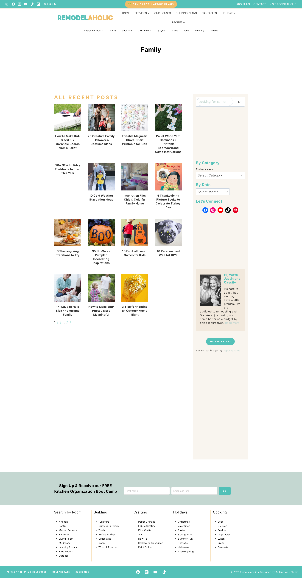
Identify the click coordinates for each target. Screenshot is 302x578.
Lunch (221, 538)
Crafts (175, 30)
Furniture (103, 521)
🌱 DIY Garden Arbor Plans (151, 4)
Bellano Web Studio (286, 572)
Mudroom (64, 542)
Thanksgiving (186, 551)
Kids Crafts (144, 530)
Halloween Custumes (150, 542)
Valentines (184, 525)
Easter (181, 530)
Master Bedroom (68, 530)
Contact (259, 4)
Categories (204, 169)
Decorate (127, 30)
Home (126, 13)
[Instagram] (19, 4)
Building (100, 512)
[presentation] (67, 117)
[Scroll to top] (9, 549)
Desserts (223, 547)
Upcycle (161, 30)
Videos (214, 30)
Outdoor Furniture (109, 525)
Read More (232, 322)
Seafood (222, 530)
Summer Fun (185, 538)
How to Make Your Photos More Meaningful (101, 310)
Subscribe (82, 572)
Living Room (66, 538)
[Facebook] (13, 4)
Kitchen (63, 521)
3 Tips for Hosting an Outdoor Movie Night (134, 310)
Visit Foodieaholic (283, 4)
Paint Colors (144, 30)
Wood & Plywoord (108, 547)
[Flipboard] (38, 4)
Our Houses (162, 13)
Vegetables (224, 534)
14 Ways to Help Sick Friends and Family (67, 310)
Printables (209, 13)
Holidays (180, 512)
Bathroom (64, 534)
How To (142, 538)
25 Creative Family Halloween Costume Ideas (101, 140)
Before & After (106, 534)
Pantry (62, 525)
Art (140, 534)
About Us (243, 4)
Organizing (104, 538)
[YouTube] (26, 4)
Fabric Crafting (147, 525)
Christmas (184, 521)
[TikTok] (32, 4)
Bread (221, 542)
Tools (186, 30)
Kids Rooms (66, 551)
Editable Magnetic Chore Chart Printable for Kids (135, 140)
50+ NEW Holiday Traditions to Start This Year (68, 169)
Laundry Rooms (68, 547)
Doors (102, 542)
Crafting (140, 512)
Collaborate (61, 572)
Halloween (184, 547)
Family (112, 30)
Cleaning (199, 30)
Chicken (222, 525)
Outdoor (63, 555)
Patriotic (183, 542)
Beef (220, 521)
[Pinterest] (7, 4)
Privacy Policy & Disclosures (27, 572)
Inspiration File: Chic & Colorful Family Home (135, 199)
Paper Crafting (146, 521)
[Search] (239, 102)
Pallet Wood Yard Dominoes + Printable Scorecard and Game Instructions (168, 143)
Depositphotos (231, 350)
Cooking (220, 512)
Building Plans (186, 13)
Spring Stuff (185, 534)
